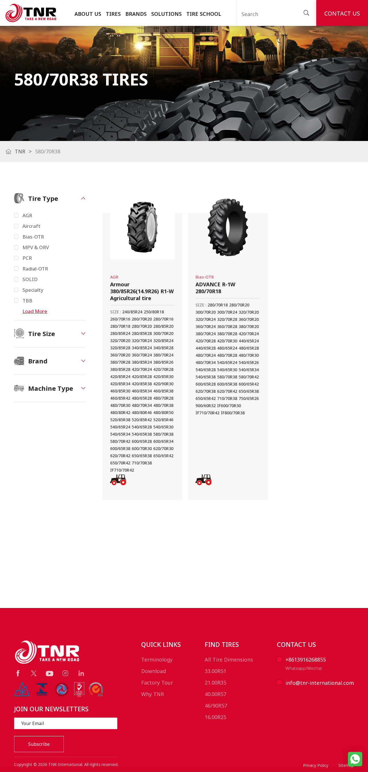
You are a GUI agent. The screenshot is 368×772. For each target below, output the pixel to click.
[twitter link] (34, 673)
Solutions (166, 13)
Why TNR (152, 694)
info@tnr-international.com (319, 682)
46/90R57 (216, 705)
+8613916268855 (305, 659)
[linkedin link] (81, 673)
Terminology (156, 659)
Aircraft (31, 226)
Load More (34, 311)
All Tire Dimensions (229, 659)
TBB (27, 300)
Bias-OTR (33, 236)
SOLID (30, 279)
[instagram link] (65, 673)
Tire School (203, 13)
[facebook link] (18, 673)
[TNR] (30, 13)
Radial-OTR (35, 268)
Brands (136, 13)
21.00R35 (215, 682)
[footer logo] (47, 652)
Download (153, 671)
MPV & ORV (35, 247)
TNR (20, 151)
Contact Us (342, 13)
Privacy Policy (315, 765)
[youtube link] (49, 673)
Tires (113, 13)
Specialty (32, 290)
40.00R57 (215, 694)
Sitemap (346, 765)
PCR (27, 258)
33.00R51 (215, 671)
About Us (87, 13)
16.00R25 (215, 717)
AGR (27, 215)
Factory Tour (157, 682)
